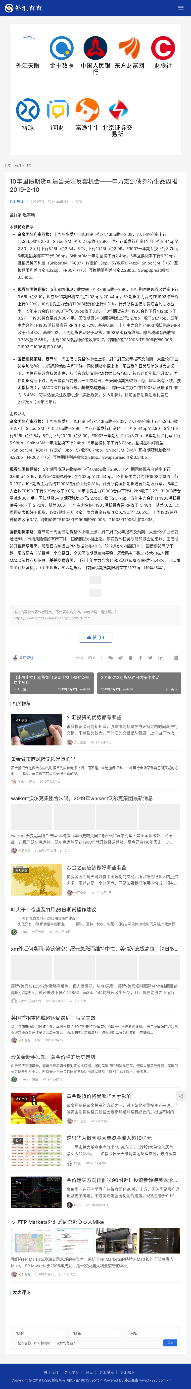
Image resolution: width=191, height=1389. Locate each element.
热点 (67, 851)
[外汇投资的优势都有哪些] (36, 730)
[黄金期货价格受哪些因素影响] (36, 1108)
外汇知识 (128, 1372)
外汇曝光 (107, 1372)
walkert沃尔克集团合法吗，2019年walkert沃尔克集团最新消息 (82, 798)
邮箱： (78, 1333)
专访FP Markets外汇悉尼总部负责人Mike (57, 1222)
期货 (79, 201)
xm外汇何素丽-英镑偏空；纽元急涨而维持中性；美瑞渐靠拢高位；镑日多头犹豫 (95, 949)
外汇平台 (72, 1372)
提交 (170, 1343)
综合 (32, 781)
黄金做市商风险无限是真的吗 (43, 759)
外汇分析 (38, 932)
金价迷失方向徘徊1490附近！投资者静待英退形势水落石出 (122, 1180)
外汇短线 (17, 201)
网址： (135, 1333)
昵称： (21, 1333)
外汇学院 (21, 720)
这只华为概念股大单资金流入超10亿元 (109, 1138)
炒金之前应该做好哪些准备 (96, 868)
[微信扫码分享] (110, 658)
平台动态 (70, 1274)
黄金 (35, 1079)
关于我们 (51, 1372)
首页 (8, 166)
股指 (18, 1141)
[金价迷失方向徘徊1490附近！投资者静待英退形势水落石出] (36, 1192)
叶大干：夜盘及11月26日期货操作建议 (53, 910)
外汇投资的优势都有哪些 (94, 718)
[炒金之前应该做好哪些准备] (36, 880)
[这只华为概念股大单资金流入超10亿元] (36, 1150)
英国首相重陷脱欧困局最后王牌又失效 (53, 1018)
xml (169, 1380)
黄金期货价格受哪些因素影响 (99, 1096)
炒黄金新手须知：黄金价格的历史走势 (53, 1057)
